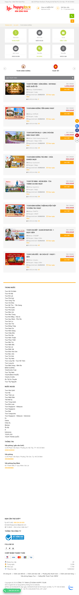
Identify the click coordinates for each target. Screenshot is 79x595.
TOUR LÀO (8, 434)
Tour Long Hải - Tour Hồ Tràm (15, 361)
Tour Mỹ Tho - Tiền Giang (13, 305)
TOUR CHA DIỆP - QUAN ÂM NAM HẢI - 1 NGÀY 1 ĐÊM (40, 231)
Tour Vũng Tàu (10, 300)
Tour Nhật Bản (10, 397)
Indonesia (8, 432)
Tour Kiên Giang (10, 331)
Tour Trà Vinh (9, 356)
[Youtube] (13, 548)
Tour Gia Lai (9, 347)
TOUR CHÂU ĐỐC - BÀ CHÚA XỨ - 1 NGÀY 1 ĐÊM (40, 255)
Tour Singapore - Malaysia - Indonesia (17, 416)
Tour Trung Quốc (10, 402)
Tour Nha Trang (10, 314)
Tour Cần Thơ (9, 324)
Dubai (7, 420)
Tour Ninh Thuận (10, 338)
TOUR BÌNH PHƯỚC (12, 375)
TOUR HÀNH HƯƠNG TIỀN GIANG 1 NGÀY (40, 108)
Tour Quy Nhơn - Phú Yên (13, 319)
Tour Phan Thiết (10, 340)
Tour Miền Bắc (9, 345)
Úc (6, 418)
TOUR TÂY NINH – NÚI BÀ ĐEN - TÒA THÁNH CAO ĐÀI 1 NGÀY (38, 182)
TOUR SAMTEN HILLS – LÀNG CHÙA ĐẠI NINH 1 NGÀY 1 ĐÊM (40, 134)
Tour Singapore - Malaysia (13, 407)
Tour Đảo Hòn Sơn (11, 351)
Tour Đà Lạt (9, 296)
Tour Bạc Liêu (9, 354)
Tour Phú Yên (9, 335)
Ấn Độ (7, 427)
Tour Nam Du (9, 328)
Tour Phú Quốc (10, 307)
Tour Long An (9, 363)
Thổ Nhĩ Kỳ (8, 400)
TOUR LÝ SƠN (10, 377)
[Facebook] (6, 548)
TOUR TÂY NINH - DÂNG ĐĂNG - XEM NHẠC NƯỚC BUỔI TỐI (41, 85)
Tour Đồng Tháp (10, 326)
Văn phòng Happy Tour (28, 576)
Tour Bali (8, 411)
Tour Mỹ (7, 393)
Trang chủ (8, 25)
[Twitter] (9, 548)
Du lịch (16, 25)
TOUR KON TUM (10, 370)
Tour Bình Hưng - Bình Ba (13, 365)
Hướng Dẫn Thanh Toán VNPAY (48, 576)
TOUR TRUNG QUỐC (12, 437)
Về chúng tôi (7, 574)
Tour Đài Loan (9, 404)
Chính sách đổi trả (19, 574)
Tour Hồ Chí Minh (10, 291)
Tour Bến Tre (9, 342)
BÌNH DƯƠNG (10, 368)
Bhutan (7, 425)
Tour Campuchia (10, 413)
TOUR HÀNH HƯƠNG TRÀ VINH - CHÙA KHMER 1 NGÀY (39, 158)
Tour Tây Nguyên (10, 382)
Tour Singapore (10, 409)
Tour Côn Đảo (9, 303)
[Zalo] (77, 126)
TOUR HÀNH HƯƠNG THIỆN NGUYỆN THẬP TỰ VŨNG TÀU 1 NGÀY (41, 207)
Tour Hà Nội (9, 294)
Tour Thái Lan (9, 395)
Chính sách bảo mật (33, 574)
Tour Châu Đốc (10, 333)
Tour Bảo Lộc (9, 312)
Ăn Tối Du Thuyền (11, 379)
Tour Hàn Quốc (10, 390)
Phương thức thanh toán (50, 574)
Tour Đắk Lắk (9, 349)
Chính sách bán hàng (67, 574)
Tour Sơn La (9, 321)
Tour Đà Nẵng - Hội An (12, 317)
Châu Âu (7, 423)
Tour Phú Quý (9, 298)
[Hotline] (77, 121)
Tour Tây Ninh (9, 358)
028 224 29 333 (19, 522)
